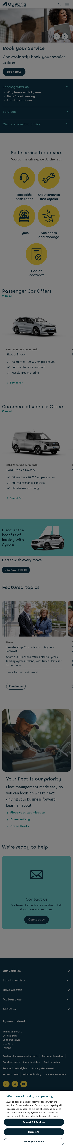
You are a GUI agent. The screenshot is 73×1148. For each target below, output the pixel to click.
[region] (36, 1119)
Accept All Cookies (34, 1122)
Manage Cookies (34, 1141)
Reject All (33, 1131)
